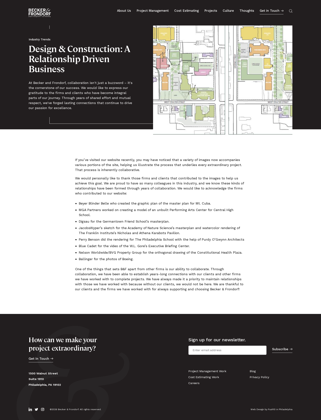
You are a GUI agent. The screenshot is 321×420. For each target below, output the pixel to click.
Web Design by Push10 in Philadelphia (271, 409)
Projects (210, 10)
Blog (253, 371)
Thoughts (246, 10)
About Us (124, 10)
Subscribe (280, 349)
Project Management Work (207, 371)
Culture (228, 10)
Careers (194, 383)
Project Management (153, 10)
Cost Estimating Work (203, 377)
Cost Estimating (186, 10)
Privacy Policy (259, 377)
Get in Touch (269, 10)
